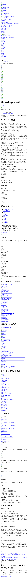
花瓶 (4, 219)
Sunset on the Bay (5, 351)
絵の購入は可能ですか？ (8, 494)
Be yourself (3, 410)
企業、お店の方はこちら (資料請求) (10, 557)
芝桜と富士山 (4, 389)
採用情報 (3, 32)
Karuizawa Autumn (5, 328)
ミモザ (5, 218)
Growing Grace (4, 291)
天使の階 (3, 364)
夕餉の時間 (3, 331)
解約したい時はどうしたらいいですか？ (12, 502)
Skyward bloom (4, 301)
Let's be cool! (4, 318)
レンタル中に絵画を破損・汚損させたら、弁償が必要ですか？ (14, 496)
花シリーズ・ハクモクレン (7, 367)
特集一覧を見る (5, 441)
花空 (2, 344)
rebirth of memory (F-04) (6, 355)
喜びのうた (3, 392)
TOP (4, 60)
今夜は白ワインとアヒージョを (9, 286)
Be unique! (3, 305)
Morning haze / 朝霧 (5, 395)
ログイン (10, 576)
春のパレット (4, 398)
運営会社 (3, 31)
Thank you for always (6, 298)
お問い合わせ (8, 553)
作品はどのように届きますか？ (10, 500)
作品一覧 (5, 61)
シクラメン (3, 407)
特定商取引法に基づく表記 (7, 37)
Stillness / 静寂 (4, 380)
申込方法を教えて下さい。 (9, 490)
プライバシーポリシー (6, 35)
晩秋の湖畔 (3, 334)
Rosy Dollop (4, 404)
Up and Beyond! (4, 321)
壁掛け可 (5, 222)
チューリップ (4, 386)
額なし (5, 212)
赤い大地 (3, 337)
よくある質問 (4, 232)
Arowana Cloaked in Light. (7, 314)
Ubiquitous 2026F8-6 (5, 340)
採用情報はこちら (11, 559)
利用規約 (3, 38)
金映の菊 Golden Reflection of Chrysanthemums (12, 360)
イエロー (5, 221)
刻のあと (3, 383)
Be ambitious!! (4, 311)
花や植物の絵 (6, 211)
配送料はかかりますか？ (8, 493)
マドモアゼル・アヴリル (7, 401)
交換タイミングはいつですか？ (10, 499)
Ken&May (3, 105)
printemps (5, 215)
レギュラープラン (8, 209)
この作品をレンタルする (7, 113)
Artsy (4, 214)
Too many (3, 347)
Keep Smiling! (4, 289)
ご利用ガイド (16, 553)
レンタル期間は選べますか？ (9, 491)
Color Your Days (4, 309)
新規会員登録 (4, 576)
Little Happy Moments (6, 295)
